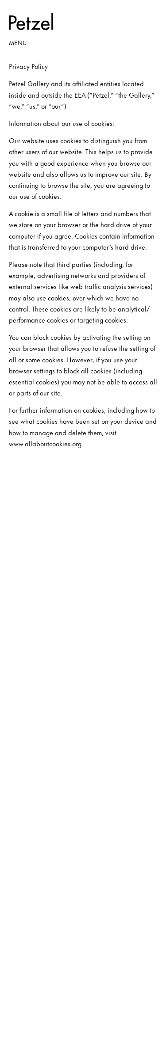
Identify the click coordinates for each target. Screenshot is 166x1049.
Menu (18, 42)
